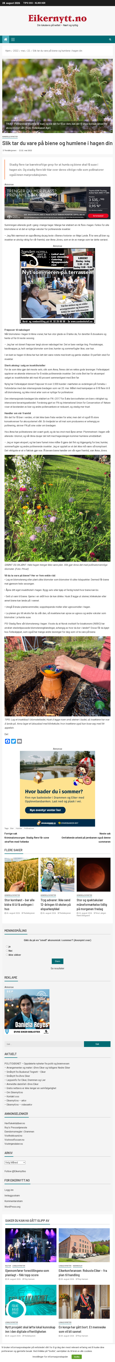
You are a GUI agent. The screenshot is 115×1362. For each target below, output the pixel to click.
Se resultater (57, 968)
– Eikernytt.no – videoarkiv (18, 1104)
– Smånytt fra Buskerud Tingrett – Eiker (25, 1071)
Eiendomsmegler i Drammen (19, 1131)
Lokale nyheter (18, 1266)
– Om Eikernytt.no (13, 1092)
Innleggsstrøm (12, 1195)
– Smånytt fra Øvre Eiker (17, 1076)
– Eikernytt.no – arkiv (15, 1100)
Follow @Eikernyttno (15, 1171)
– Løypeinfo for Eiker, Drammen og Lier (25, 1080)
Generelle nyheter (10, 137)
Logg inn (8, 1190)
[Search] (110, 39)
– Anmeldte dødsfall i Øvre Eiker (21, 1084)
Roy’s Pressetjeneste (15, 1127)
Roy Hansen (30, 1279)
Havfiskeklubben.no (14, 1123)
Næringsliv (77, 1266)
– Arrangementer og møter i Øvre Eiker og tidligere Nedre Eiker (37, 1067)
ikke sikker (15, 954)
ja (9, 946)
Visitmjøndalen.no (13, 1143)
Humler (19, 828)
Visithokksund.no (13, 1135)
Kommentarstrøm (13, 1201)
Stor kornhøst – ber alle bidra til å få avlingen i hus (19, 904)
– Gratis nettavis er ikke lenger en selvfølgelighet (30, 1088)
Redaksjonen (11, 150)
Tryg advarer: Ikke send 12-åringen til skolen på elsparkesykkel (56, 904)
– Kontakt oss (11, 1096)
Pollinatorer (29, 828)
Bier (12, 828)
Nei (10, 950)
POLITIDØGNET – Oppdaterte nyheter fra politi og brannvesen (36, 1063)
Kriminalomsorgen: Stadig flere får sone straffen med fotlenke (26, 837)
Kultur (8, 1266)
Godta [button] (76, 1357)
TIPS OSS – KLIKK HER (34, 3)
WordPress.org (12, 1206)
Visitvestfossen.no (14, 1139)
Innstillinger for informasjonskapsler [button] (50, 1356)
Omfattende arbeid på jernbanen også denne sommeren (86, 837)
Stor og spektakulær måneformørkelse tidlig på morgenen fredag (92, 904)
